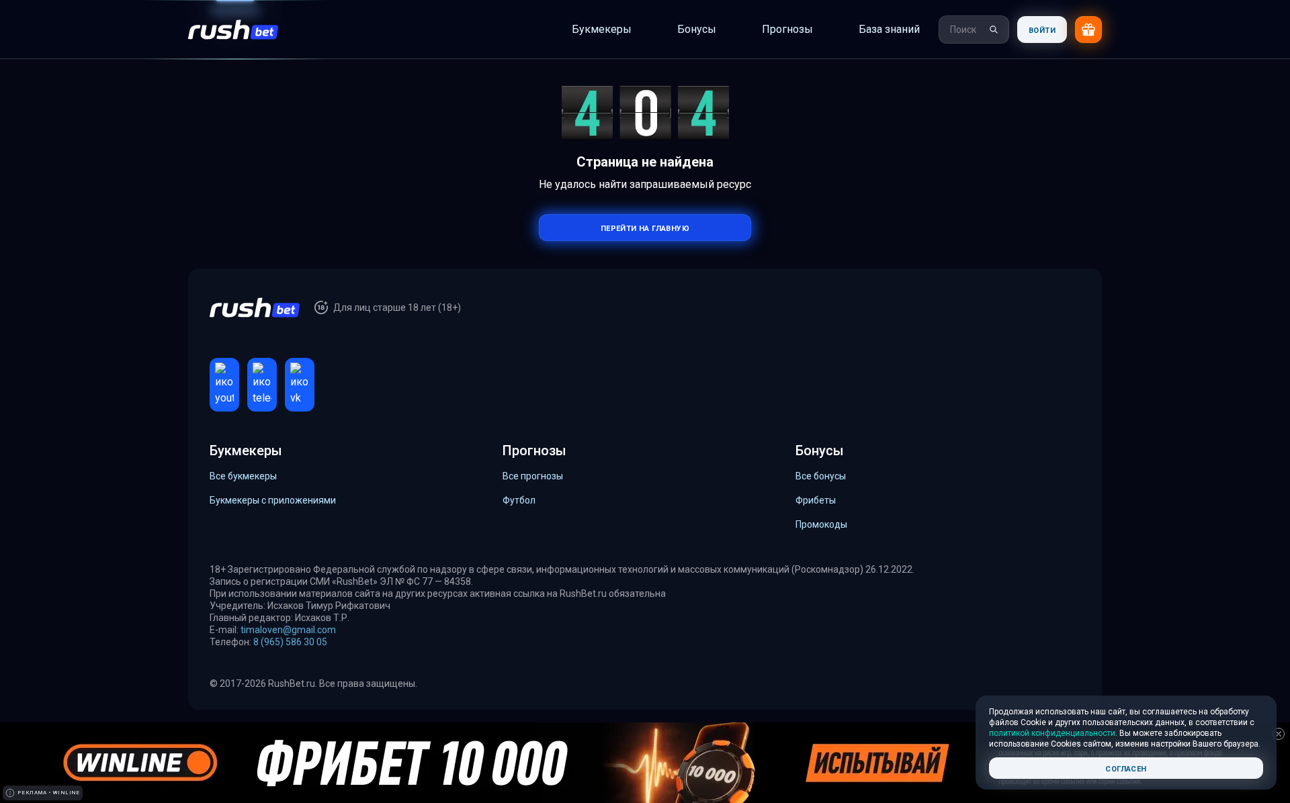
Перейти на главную (645, 227)
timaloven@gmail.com (288, 629)
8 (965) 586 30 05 (290, 641)
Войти (1042, 29)
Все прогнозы (533, 475)
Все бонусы (821, 475)
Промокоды (821, 523)
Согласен (1125, 767)
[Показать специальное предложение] (1088, 29)
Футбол (519, 499)
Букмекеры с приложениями (273, 499)
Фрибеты (816, 499)
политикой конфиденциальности (1052, 733)
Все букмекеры (243, 475)
